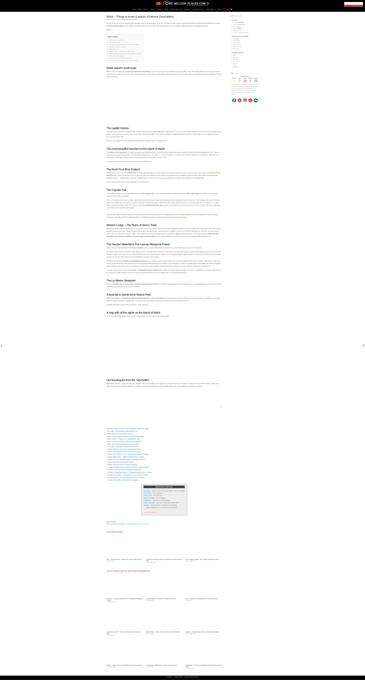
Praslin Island (148, 495)
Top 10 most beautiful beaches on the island (125, 444)
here (147, 182)
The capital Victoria (114, 42)
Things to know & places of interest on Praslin (127, 449)
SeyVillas (146, 505)
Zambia (235, 65)
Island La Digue (237, 42)
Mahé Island (147, 493)
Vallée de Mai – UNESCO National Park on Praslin (128, 457)
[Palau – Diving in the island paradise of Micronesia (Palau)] (203, 596)
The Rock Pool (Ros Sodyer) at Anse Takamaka (127, 441)
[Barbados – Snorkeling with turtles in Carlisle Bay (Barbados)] (203, 629)
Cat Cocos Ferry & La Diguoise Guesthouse (127, 470)
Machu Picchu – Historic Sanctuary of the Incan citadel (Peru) (163, 632)
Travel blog (145, 524)
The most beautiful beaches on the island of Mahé (124, 44)
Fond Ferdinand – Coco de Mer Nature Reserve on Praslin (131, 454)
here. (150, 161)
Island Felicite (236, 48)
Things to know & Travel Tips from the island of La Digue (131, 467)
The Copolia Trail (114, 49)
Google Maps (149, 200)
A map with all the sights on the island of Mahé (124, 60)
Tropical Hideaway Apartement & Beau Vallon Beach (128, 436)
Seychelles (134, 19)
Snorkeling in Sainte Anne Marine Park (127, 446)
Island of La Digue (149, 498)
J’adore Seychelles (149, 502)
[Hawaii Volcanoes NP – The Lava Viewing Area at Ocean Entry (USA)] (124, 629)
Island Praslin (236, 40)
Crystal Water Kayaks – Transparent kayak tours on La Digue (133, 472)
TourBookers (147, 500)
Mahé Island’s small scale (116, 40)
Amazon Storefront (152, 507)
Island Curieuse (237, 44)
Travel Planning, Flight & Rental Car (126, 431)
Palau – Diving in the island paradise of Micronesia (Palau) (201, 598)
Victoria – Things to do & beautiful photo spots (126, 439)
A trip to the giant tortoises (126, 462)
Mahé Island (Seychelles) (134, 524)
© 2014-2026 (169, 677)
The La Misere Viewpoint (116, 56)
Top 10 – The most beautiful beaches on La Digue (129, 477)
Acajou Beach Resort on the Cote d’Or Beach (127, 452)
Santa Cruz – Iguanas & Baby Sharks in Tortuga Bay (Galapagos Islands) (124, 599)
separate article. (162, 141)
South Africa (236, 61)
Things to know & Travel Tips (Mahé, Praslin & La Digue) (131, 428)
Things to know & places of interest (123, 434)
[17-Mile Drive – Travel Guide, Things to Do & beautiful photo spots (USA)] (203, 662)
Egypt (234, 55)
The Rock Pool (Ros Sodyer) (117, 47)
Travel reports (125, 19)
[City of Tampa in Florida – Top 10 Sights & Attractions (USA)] (203, 556)
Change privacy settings (191, 677)
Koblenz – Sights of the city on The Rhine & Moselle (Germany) (124, 665)
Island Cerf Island (237, 46)
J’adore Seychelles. (198, 298)
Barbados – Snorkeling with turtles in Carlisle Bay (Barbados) (202, 632)
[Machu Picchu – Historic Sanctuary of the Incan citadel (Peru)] (164, 629)
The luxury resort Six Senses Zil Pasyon (125, 464)
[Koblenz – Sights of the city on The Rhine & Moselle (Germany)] (124, 662)
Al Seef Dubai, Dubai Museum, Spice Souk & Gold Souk (161, 665)
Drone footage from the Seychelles (116, 524)
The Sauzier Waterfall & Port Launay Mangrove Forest (125, 53)
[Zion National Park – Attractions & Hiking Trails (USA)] (164, 596)
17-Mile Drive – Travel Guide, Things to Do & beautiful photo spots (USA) (203, 665)
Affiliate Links (178, 677)
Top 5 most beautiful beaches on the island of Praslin (129, 459)
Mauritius (235, 57)
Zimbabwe (235, 67)
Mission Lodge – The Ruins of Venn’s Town (122, 51)
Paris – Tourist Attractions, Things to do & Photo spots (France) (124, 559)
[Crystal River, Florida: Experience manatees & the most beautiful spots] (164, 556)
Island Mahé (236, 39)
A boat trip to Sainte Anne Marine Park (120, 58)
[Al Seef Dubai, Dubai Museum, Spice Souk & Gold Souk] (164, 662)
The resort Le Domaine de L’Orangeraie (126, 480)
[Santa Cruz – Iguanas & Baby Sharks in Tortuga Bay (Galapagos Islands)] (124, 596)
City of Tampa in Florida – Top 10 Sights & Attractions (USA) (202, 559)
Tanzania (235, 63)
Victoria (239, 28)
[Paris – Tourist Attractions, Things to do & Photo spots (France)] (124, 556)
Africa (130, 19)
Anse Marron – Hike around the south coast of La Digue (131, 475)
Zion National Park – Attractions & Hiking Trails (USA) (161, 598)
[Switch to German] (227, 9)
